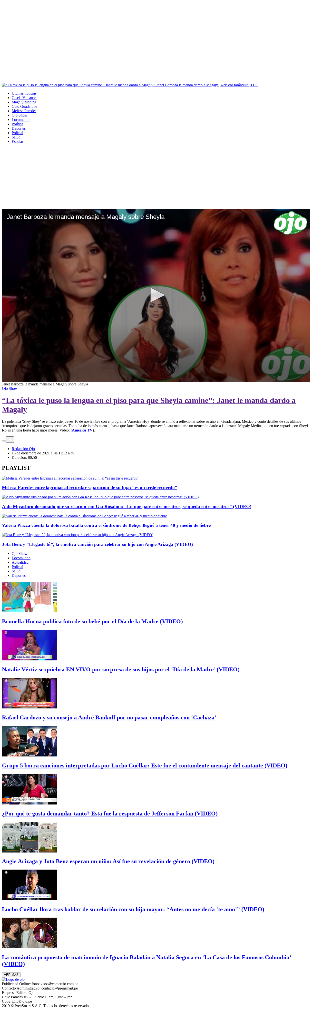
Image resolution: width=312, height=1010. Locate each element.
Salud (16, 137)
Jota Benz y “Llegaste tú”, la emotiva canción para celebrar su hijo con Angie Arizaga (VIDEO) (97, 544)
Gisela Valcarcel (24, 98)
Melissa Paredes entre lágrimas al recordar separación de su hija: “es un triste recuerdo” (89, 487)
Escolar (17, 141)
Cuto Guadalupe (24, 106)
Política (17, 124)
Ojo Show (20, 115)
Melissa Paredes (24, 111)
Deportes (19, 128)
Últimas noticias (24, 93)
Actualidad (20, 562)
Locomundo (21, 120)
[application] (156, 295)
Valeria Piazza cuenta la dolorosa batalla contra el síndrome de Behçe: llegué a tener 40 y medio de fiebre (106, 525)
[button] (156, 295)
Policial (17, 133)
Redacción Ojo (23, 449)
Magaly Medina (24, 102)
